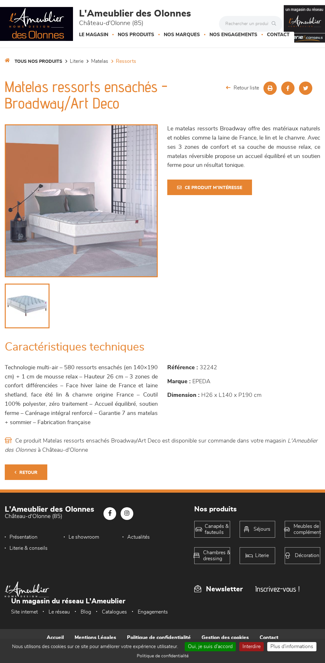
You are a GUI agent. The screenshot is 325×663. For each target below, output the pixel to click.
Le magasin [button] (93, 34)
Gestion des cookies (225, 637)
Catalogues (114, 611)
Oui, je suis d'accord (210, 646)
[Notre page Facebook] (109, 513)
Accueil (55, 637)
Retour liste (246, 87)
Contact (278, 34)
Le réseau (59, 611)
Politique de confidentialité (159, 637)
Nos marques (182, 34)
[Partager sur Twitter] (305, 88)
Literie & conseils (29, 548)
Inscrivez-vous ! (277, 589)
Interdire (251, 646)
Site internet (24, 611)
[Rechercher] (275, 24)
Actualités (138, 537)
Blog (86, 611)
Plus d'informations (291, 646)
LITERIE (76, 61)
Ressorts (126, 61)
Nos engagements (233, 34)
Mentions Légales (95, 637)
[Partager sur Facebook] (288, 88)
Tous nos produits (38, 61)
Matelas (99, 61)
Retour (28, 472)
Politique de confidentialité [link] (163, 656)
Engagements (153, 611)
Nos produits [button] (136, 34)
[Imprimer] (270, 88)
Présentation (23, 537)
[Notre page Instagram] (127, 513)
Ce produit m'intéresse (213, 188)
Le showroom (84, 537)
